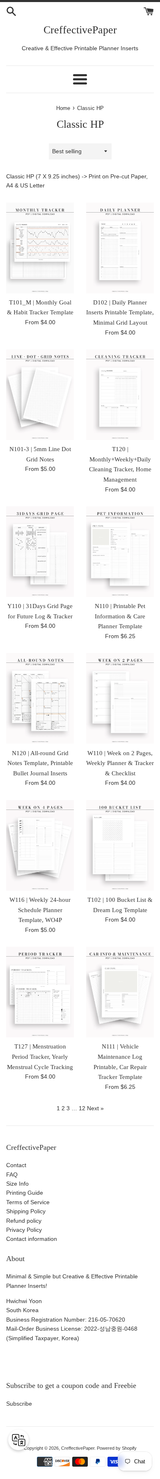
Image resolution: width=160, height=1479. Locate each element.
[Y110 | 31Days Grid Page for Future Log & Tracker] (40, 551)
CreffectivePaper (80, 30)
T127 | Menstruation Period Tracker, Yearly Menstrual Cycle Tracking (40, 1056)
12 (82, 1108)
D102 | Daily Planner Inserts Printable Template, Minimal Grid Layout (120, 312)
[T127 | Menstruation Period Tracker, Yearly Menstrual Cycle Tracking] (40, 992)
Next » (95, 1108)
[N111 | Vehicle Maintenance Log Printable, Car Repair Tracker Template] (120, 992)
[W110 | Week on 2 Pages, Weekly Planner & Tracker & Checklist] (120, 698)
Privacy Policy (24, 1229)
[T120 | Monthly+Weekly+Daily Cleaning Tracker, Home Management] (120, 394)
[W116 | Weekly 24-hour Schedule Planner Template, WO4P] (40, 845)
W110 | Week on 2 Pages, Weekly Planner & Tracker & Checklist (120, 763)
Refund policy (23, 1220)
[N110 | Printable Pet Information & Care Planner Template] (120, 551)
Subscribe (19, 1403)
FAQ (12, 1174)
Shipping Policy (26, 1211)
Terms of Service (28, 1202)
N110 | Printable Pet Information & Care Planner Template (120, 616)
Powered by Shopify (117, 1448)
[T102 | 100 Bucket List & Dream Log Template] (120, 845)
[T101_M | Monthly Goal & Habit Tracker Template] (40, 248)
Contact (16, 1165)
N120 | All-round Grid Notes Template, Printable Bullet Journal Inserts (40, 763)
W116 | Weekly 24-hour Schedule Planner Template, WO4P (40, 909)
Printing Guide (24, 1192)
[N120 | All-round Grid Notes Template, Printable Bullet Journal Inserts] (40, 698)
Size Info (17, 1183)
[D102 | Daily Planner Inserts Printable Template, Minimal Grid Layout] (120, 248)
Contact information (31, 1239)
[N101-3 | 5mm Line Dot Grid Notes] (40, 394)
